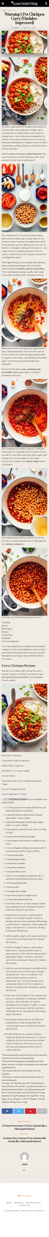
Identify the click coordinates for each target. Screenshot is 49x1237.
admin (16, 28)
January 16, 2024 (29, 28)
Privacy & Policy (33, 1203)
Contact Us (24, 1205)
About (9, 1203)
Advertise (18, 1203)
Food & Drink (11, 10)
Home (4, 10)
